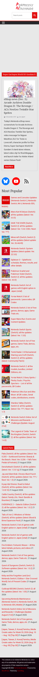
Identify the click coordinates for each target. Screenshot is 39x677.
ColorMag (20, 671)
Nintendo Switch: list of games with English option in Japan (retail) (23, 288)
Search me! (34, 15)
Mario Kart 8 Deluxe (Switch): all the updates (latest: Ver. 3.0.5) (23, 215)
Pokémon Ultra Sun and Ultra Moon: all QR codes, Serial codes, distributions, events (23, 395)
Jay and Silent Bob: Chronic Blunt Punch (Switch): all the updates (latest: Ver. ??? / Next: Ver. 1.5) (19, 477)
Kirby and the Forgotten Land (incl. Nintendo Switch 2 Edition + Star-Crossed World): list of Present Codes (19, 578)
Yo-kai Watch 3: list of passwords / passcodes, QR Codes (23, 299)
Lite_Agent (22, 117)
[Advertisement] (19, 45)
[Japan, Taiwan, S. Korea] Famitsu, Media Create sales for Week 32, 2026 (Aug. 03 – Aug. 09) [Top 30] (19, 642)
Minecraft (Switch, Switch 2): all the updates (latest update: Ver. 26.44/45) (23, 240)
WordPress (5, 671)
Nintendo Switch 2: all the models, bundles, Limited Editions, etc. (22, 369)
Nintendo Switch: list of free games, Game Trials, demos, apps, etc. (23, 344)
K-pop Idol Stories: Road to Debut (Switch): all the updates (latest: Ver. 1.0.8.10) (17, 487)
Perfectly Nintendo (20, 668)
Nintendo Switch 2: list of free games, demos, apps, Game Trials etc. (24, 311)
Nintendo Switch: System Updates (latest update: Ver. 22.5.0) (23, 251)
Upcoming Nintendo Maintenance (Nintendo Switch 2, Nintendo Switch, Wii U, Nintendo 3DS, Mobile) (19, 602)
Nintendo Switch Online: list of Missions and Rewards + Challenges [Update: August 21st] (19, 612)
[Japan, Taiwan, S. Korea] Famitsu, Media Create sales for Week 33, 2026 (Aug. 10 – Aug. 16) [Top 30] (19, 632)
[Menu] (3, 22)
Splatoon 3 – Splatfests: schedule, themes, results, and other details (24, 263)
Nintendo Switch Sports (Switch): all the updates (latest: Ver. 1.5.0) (21, 332)
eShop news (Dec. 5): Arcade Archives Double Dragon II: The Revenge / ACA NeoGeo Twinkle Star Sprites (19, 105)
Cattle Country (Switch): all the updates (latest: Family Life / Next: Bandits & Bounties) (18, 497)
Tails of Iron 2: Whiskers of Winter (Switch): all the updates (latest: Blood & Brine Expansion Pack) (19, 517)
